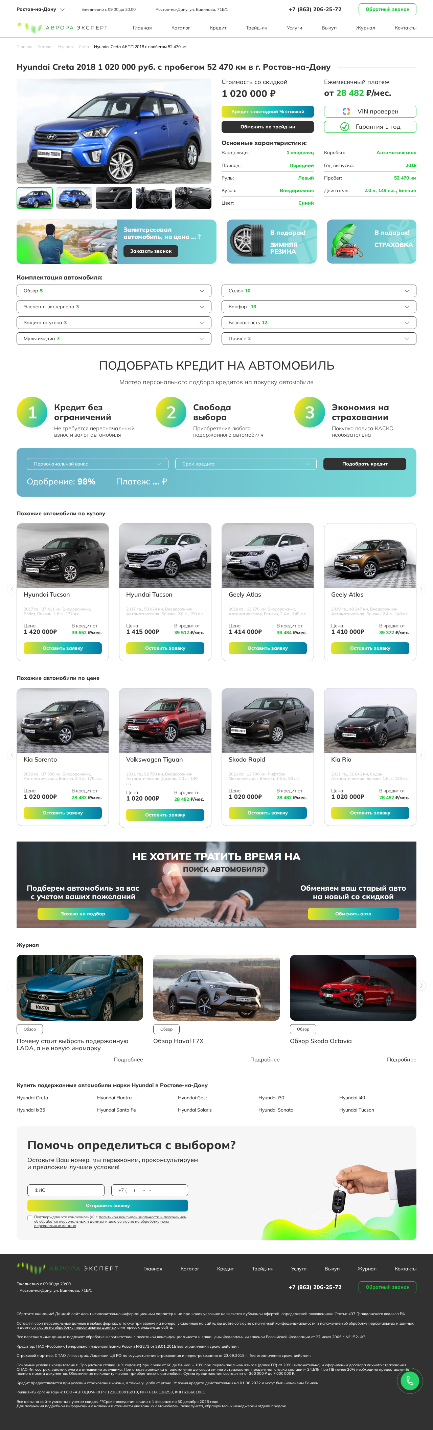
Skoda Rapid (247, 759)
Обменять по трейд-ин (268, 127)
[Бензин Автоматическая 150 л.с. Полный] (165, 555)
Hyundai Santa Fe (116, 1110)
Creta (84, 46)
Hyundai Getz (192, 1097)
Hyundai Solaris (195, 1110)
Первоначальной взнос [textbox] (61, 464)
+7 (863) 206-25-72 (315, 9)
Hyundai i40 (352, 1097)
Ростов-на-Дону (36, 9)
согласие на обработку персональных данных (73, 1327)
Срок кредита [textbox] (198, 464)
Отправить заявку (108, 1205)
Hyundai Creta (32, 1097)
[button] (203, 131)
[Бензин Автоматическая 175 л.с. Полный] (63, 720)
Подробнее (128, 1059)
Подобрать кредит (365, 464)
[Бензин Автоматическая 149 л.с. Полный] (370, 555)
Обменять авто (353, 914)
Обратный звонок (387, 9)
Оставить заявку (63, 648)
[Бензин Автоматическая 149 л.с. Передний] (268, 555)
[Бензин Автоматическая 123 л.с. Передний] (370, 720)
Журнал (365, 27)
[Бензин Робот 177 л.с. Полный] (63, 555)
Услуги (294, 27)
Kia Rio (341, 759)
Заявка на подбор (83, 914)
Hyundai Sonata (275, 1110)
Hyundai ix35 (31, 1110)
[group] (114, 131)
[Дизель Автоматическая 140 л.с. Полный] (165, 720)
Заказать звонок (151, 251)
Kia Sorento (40, 759)
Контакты (405, 27)
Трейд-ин (256, 27)
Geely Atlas (245, 594)
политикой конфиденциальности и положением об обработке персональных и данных (110, 1219)
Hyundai (66, 46)
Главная (142, 27)
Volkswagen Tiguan (154, 759)
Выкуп (329, 27)
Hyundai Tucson (47, 594)
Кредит (218, 27)
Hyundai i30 (271, 1097)
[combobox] (97, 464)
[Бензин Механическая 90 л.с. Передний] (268, 720)
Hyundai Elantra (114, 1097)
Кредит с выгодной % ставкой (267, 111)
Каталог (181, 27)
